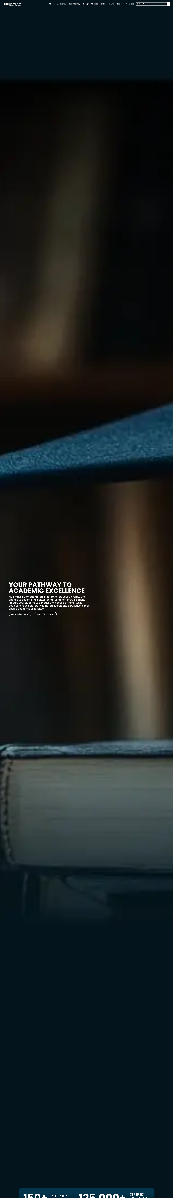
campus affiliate (90, 4)
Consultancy (74, 4)
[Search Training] (168, 4)
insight (120, 4)
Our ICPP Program (45, 614)
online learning (107, 4)
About (51, 4)
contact (130, 4)
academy (61, 4)
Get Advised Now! (20, 614)
